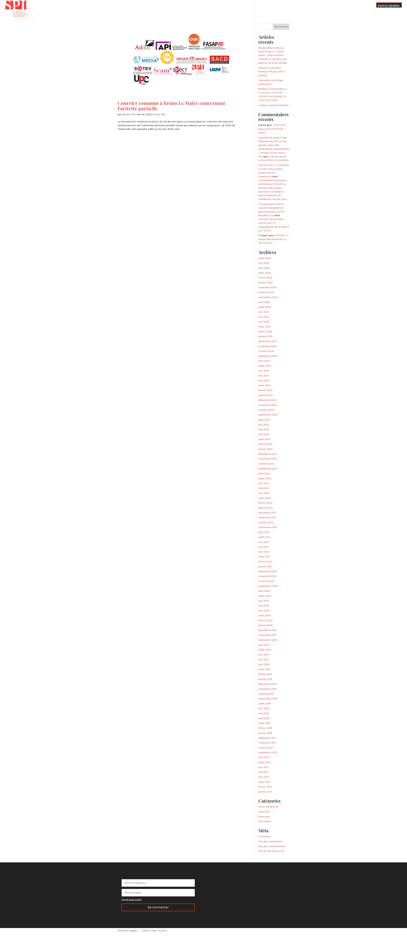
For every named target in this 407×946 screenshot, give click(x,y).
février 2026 (265, 277)
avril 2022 (264, 493)
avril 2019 (263, 664)
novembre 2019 (267, 635)
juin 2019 (263, 654)
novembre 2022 (267, 458)
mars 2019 (264, 669)
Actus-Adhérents (268, 806)
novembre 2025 (267, 287)
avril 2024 (264, 380)
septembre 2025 (268, 297)
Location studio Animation (273, 105)
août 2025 (264, 302)
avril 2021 (263, 551)
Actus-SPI (159, 114)
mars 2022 (264, 498)
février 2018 (265, 728)
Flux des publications (270, 841)
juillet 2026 (264, 258)
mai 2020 (263, 605)
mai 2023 (263, 429)
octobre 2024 (266, 351)
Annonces (264, 816)
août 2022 (264, 473)
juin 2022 (263, 483)
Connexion (264, 836)
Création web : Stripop (154, 930)
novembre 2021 (267, 517)
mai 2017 (263, 772)
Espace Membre (389, 6)
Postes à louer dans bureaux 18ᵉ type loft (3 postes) (271, 71)
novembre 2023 (267, 405)
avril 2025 (263, 321)
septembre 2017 (267, 752)
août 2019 (263, 644)
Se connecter (158, 907)
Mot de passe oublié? (132, 899)
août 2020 (264, 591)
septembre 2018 (267, 698)
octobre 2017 (265, 747)
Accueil (248, 8)
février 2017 (265, 786)
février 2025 (265, 331)
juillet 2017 (264, 762)
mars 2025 (264, 326)
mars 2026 (264, 272)
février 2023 (265, 444)
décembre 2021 (267, 512)
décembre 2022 (267, 454)
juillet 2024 (264, 365)
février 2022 (265, 502)
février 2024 (265, 390)
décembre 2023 (267, 400)
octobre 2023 (266, 409)
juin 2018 (263, 708)
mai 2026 (263, 262)
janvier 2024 (265, 395)
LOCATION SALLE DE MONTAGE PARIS (271, 129)
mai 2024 (263, 375)
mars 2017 (264, 782)
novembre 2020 (267, 576)
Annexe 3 (326, 6)
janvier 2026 (265, 282)
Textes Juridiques (304, 6)
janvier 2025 (265, 336)
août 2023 (264, 419)
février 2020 (265, 620)
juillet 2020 (264, 596)
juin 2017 (263, 767)
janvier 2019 (265, 679)
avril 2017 (263, 777)
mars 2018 (264, 723)
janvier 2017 (265, 791)
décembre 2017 (267, 737)
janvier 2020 (265, 625)
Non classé (264, 821)
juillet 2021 (264, 537)
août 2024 (264, 360)
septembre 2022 (268, 468)
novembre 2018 (267, 689)
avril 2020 (264, 610)
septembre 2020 (268, 586)
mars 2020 (264, 615)
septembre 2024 (268, 356)
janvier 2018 (265, 733)
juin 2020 (263, 600)
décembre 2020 (267, 571)
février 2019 (265, 674)
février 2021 (265, 561)
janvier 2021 (265, 566)
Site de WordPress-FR (271, 851)
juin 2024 (263, 370)
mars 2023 (264, 439)
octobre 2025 (266, 292)
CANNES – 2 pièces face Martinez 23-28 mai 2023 (273, 239)
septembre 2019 (267, 640)
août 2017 (263, 757)
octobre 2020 (266, 581)
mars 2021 (264, 556)
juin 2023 (263, 424)
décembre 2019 (267, 630)
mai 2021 (263, 547)
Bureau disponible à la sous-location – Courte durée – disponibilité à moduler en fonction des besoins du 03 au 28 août (272, 55)
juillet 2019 (264, 649)
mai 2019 (263, 659)
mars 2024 (264, 385)
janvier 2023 (265, 449)
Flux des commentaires (271, 846)
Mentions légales (128, 930)
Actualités (282, 6)
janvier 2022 (265, 507)
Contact (367, 6)
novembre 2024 (267, 346)
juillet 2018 (264, 703)
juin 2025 (263, 311)
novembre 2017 (267, 742)
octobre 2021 (265, 522)
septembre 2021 (267, 527)
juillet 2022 (264, 478)
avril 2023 (264, 434)
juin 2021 (263, 542)
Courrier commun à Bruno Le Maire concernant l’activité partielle (171, 106)
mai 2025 (263, 316)
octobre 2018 (265, 693)
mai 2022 (263, 488)
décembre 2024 (267, 341)
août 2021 (263, 532)
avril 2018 (263, 718)
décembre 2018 (267, 684)
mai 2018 (263, 713)
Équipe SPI (128, 114)
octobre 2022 (266, 463)
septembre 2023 (268, 414)
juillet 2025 (264, 307)
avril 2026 (264, 267)
